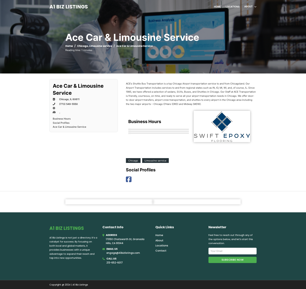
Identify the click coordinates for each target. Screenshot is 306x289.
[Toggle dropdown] (255, 7)
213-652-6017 (114, 262)
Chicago (82, 46)
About (159, 240)
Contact (160, 250)
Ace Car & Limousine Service (69, 126)
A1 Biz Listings (68, 6)
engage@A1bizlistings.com (123, 253)
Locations (233, 6)
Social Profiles (61, 122)
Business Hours (62, 118)
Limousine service (100, 46)
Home (217, 6)
